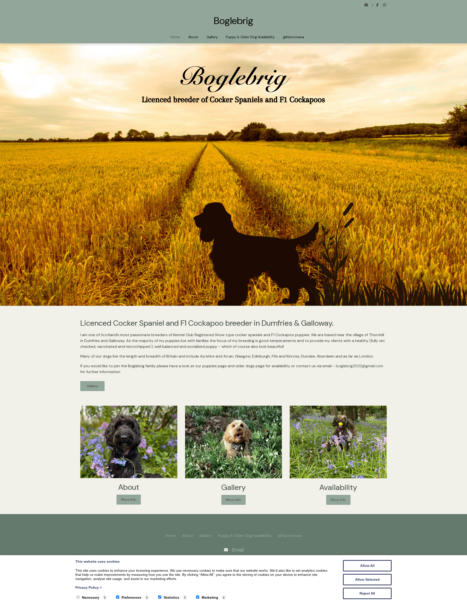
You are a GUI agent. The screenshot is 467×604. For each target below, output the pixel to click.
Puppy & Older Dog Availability (250, 37)
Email (238, 550)
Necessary (90, 597)
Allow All (367, 566)
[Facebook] (377, 5)
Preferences (131, 597)
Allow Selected (367, 579)
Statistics (171, 597)
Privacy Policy (88, 587)
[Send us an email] (366, 5)
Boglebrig (233, 20)
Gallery (212, 37)
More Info (128, 499)
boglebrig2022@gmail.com (359, 365)
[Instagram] (384, 5)
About (193, 37)
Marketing (210, 597)
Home (175, 37)
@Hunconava (293, 37)
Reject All (367, 593)
